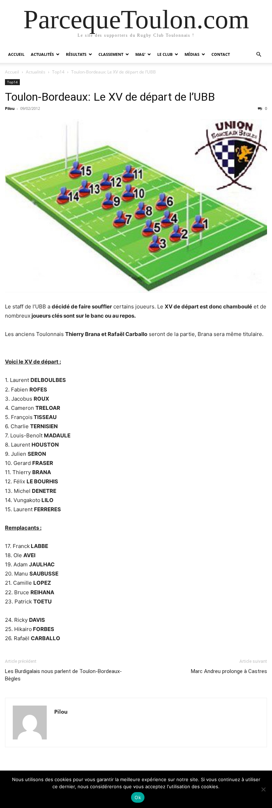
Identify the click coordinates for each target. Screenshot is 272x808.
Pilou (10, 108)
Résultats (76, 54)
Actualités (42, 54)
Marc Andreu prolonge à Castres (229, 671)
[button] (258, 54)
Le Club (164, 54)
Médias (192, 54)
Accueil (16, 54)
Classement (110, 54)
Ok (138, 797)
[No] (263, 789)
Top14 (58, 72)
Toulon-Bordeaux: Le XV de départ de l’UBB (110, 97)
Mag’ (140, 54)
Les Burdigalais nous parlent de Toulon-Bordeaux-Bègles (63, 675)
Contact (220, 54)
